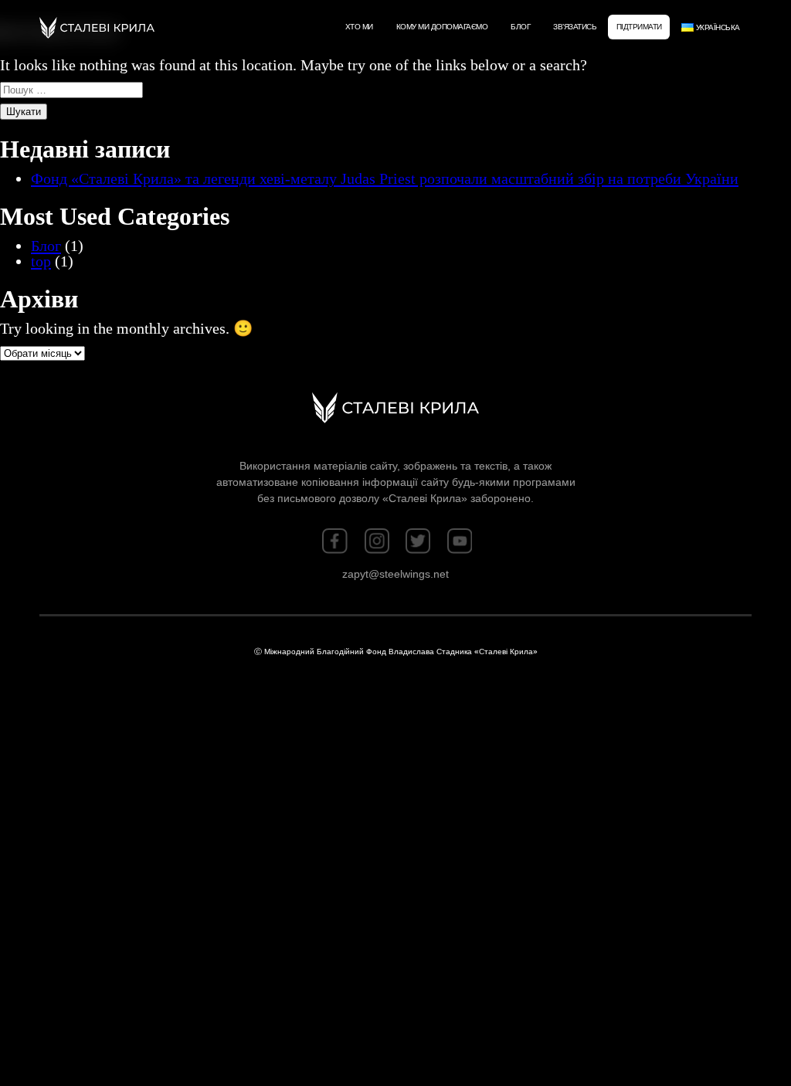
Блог (520, 26)
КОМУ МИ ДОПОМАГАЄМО (442, 26)
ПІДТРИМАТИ (639, 26)
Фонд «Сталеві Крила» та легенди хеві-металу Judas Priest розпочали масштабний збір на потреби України (384, 178)
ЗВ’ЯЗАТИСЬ (574, 26)
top (41, 261)
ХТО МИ (359, 26)
